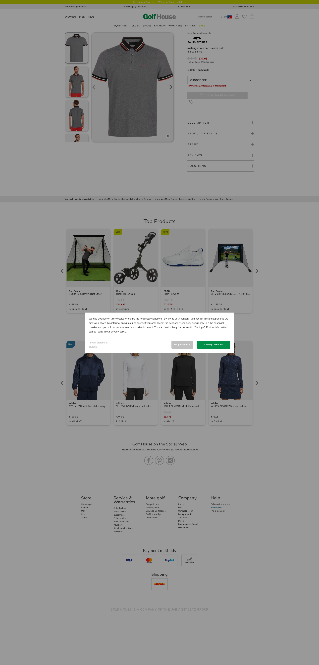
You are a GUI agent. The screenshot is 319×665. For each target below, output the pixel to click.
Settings (93, 346)
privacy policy (118, 331)
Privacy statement (98, 342)
